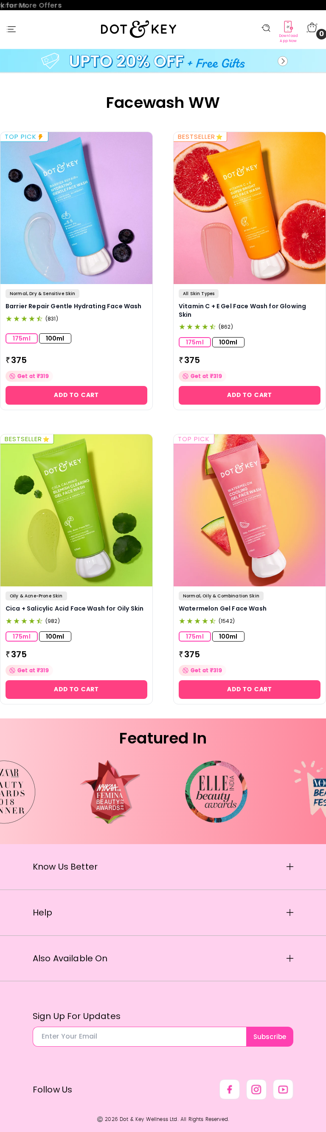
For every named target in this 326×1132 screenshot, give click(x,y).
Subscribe (269, 1036)
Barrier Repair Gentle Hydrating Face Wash (74, 306)
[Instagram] (256, 1089)
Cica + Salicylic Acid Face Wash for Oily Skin (74, 609)
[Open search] (265, 28)
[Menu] (11, 29)
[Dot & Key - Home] (139, 29)
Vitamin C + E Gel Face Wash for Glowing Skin (242, 310)
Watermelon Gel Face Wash (223, 609)
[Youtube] (283, 1089)
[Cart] (312, 28)
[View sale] (163, 61)
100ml (55, 338)
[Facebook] (229, 1089)
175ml (22, 338)
